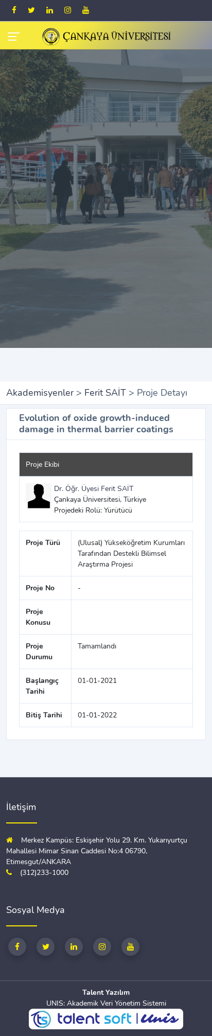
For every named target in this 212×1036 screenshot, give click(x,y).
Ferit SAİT (105, 393)
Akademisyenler (40, 393)
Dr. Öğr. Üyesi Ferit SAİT (93, 489)
